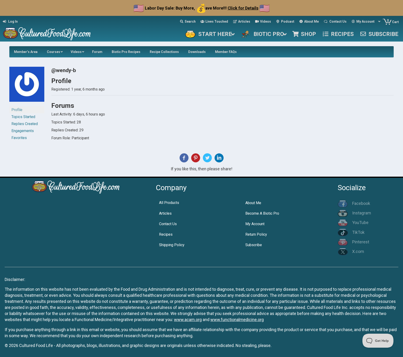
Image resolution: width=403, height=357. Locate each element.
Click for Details (243, 8)
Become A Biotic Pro (262, 213)
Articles (165, 213)
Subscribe (253, 245)
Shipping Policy (171, 245)
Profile (16, 110)
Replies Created (24, 124)
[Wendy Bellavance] (26, 86)
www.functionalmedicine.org (237, 319)
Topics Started (23, 117)
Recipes (166, 234)
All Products (169, 202)
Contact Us (168, 224)
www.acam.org (188, 319)
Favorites (19, 138)
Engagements (22, 131)
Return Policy (256, 234)
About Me (253, 203)
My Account (254, 224)
